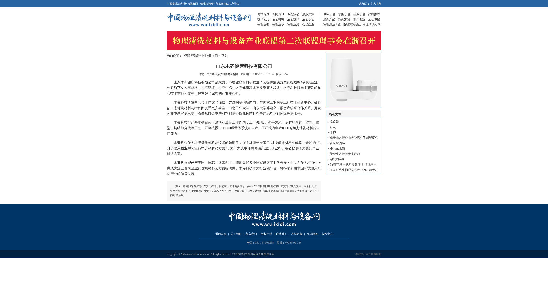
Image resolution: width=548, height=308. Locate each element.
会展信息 (359, 14)
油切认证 (308, 19)
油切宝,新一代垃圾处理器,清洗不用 (353, 164)
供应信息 (329, 14)
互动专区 (374, 19)
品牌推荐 (374, 14)
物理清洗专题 (332, 24)
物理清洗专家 (372, 24)
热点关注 (308, 14)
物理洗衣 (278, 24)
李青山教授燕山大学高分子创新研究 (354, 137)
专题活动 (293, 14)
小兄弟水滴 (337, 148)
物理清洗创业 (352, 24)
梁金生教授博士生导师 (345, 153)
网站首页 (263, 14)
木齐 (333, 132)
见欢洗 (334, 121)
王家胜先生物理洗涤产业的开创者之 (354, 170)
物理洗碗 (263, 24)
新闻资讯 (278, 14)
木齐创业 (359, 19)
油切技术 (293, 19)
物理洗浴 (293, 24)
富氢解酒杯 (337, 143)
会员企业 (308, 24)
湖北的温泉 (337, 159)
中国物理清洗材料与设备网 (200, 55)
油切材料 (278, 19)
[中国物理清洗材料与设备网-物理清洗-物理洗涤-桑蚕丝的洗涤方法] (209, 25)
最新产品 (329, 19)
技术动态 (263, 19)
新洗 (333, 127)
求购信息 (344, 14)
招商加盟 (344, 19)
